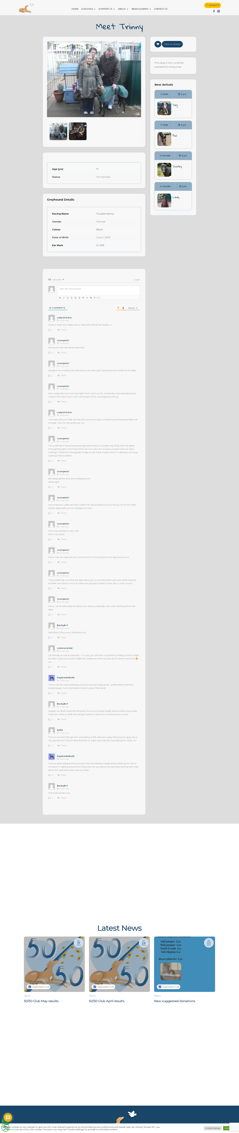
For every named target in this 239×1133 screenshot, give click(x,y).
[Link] (91, 297)
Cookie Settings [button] (213, 1128)
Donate (214, 5)
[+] (98, 297)
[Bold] (60, 297)
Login (136, 279)
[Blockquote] (83, 297)
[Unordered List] (79, 297)
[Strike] (72, 297)
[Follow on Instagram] (218, 11)
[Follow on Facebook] (213, 11)
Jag (175, 105)
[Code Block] (87, 297)
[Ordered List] (75, 297)
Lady (176, 197)
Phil (175, 135)
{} (95, 297)
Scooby (177, 166)
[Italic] (64, 297)
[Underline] (68, 297)
